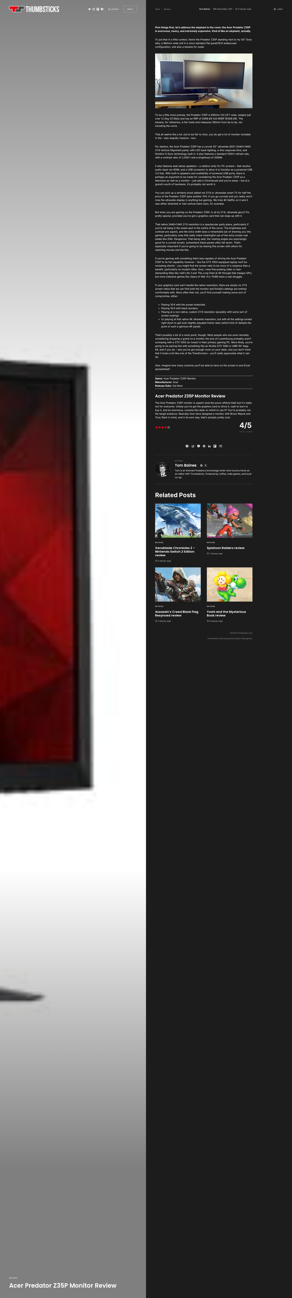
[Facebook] (102, 9)
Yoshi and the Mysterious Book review (226, 614)
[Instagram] (93, 9)
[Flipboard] (98, 9)
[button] (113, 9)
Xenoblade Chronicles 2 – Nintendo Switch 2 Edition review (175, 551)
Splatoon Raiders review (226, 548)
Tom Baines (185, 465)
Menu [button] (130, 9)
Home (157, 9)
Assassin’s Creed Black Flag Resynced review (176, 614)
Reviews (13, 1278)
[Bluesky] (89, 9)
